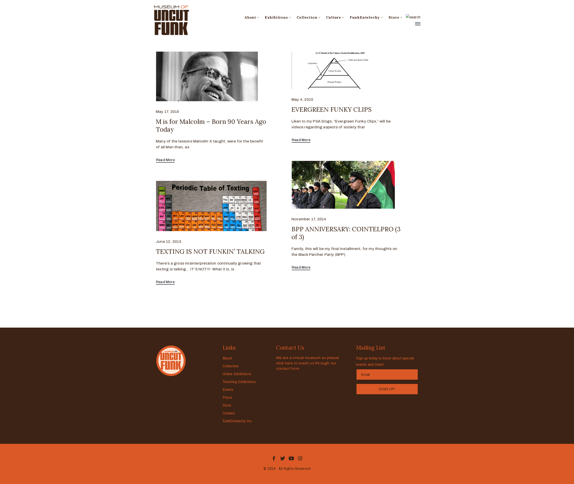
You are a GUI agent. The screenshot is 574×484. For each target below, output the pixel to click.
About (250, 17)
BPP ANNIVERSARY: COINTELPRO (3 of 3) (345, 233)
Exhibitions (276, 17)
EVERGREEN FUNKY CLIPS (331, 109)
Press (228, 397)
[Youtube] (291, 458)
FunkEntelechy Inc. (237, 421)
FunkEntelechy (365, 17)
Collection (307, 17)
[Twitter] (282, 458)
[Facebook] (274, 458)
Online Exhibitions (237, 374)
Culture (333, 17)
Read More (165, 160)
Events (228, 390)
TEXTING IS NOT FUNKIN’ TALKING (210, 251)
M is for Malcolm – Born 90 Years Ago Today (211, 126)
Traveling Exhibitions (239, 382)
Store (394, 17)
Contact (229, 413)
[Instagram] (300, 458)
